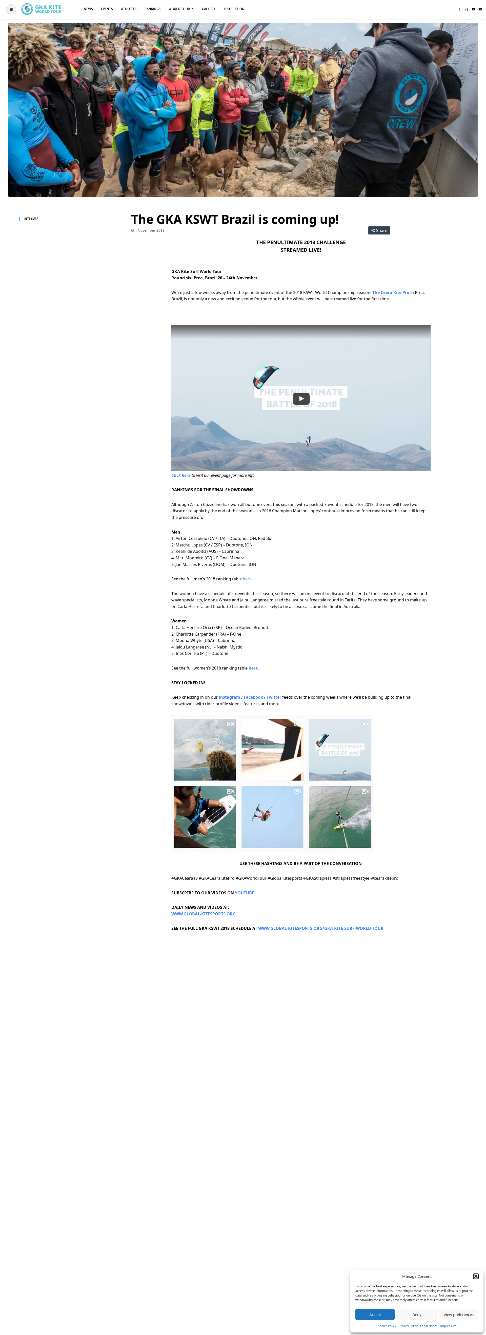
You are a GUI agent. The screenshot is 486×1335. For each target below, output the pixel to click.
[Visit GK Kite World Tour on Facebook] (459, 9)
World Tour (179, 9)
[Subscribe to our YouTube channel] (473, 9)
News (88, 9)
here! (248, 579)
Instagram (229, 697)
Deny (416, 1314)
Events (107, 9)
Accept (375, 1314)
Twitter (274, 697)
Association (234, 9)
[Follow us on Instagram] (466, 9)
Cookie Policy (387, 1326)
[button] (475, 1276)
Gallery (208, 9)
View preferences (459, 1314)
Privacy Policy (408, 1326)
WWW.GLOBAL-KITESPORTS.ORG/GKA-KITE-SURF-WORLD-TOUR (320, 928)
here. (254, 668)
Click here (181, 475)
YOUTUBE (244, 893)
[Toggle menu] (11, 9)
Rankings (152, 9)
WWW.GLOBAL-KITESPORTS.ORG (203, 914)
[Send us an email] (480, 9)
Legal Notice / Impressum (438, 1326)
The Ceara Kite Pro (390, 292)
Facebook (254, 697)
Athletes (128, 9)
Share (381, 230)
